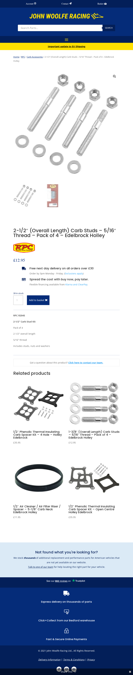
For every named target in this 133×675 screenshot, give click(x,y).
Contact (64, 3)
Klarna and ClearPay (76, 284)
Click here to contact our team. (85, 362)
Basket (100, 3)
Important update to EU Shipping (66, 46)
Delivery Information (49, 659)
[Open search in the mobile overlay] (66, 28)
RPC (23, 56)
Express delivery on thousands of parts (66, 602)
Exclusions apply (74, 273)
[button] (114, 76)
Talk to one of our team (40, 566)
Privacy (91, 659)
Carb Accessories (35, 56)
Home (16, 56)
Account (29, 3)
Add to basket (36, 300)
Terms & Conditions (74, 659)
